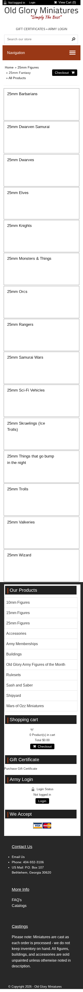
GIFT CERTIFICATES (30, 29)
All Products (17, 78)
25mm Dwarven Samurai (28, 126)
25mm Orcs (17, 291)
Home (9, 67)
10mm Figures (18, 602)
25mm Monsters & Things (29, 258)
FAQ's (17, 900)
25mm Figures (28, 67)
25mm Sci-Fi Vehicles (26, 390)
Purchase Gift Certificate (20, 768)
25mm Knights (19, 225)
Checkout (44, 746)
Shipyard (13, 696)
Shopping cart (45, 729)
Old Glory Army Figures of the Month (35, 664)
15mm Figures (18, 613)
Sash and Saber (19, 685)
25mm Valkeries (21, 522)
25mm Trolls (17, 489)
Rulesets (13, 675)
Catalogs (19, 906)
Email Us (18, 857)
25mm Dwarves (20, 159)
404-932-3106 (33, 862)
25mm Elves (18, 192)
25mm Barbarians (22, 93)
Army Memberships (22, 644)
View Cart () (66, 2)
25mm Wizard (19, 555)
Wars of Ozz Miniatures (25, 706)
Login (32, 2)
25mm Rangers (20, 324)
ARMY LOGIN (57, 29)
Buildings (14, 654)
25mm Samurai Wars (25, 357)
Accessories (16, 633)
